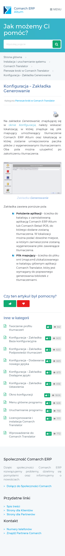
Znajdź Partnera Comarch (24, 533)
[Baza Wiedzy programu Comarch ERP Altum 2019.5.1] (19, 9)
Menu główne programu (25, 402)
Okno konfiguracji (21, 394)
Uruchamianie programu (26, 410)
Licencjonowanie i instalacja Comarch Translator (22, 421)
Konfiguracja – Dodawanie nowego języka (26, 362)
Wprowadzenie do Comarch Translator (22, 434)
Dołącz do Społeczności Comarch (29, 486)
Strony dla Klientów (20, 510)
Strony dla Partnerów (21, 514)
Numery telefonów (19, 529)
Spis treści (13, 506)
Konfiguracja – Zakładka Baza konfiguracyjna (25, 339)
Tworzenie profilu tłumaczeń (20, 327)
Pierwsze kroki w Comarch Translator (35, 100)
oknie (22, 125)
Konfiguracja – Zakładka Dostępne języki (25, 373)
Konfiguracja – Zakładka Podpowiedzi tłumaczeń (25, 350)
